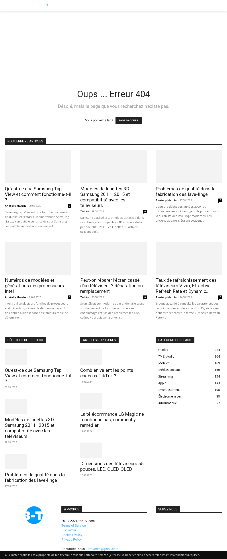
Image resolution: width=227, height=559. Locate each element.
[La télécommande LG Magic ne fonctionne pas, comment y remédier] (113, 401)
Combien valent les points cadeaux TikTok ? (106, 373)
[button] (221, 5)
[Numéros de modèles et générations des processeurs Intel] (38, 258)
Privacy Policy (71, 539)
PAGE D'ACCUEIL (129, 120)
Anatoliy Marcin (15, 205)
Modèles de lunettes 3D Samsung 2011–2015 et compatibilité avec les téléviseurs (105, 197)
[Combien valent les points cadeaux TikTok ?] (113, 357)
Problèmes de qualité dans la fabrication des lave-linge (185, 191)
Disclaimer (68, 530)
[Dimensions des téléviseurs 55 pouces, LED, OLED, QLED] (113, 450)
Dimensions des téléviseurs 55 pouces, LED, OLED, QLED (112, 466)
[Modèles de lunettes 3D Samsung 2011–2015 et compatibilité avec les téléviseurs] (113, 166)
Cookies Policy (71, 535)
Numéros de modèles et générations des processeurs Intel (34, 286)
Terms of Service (73, 525)
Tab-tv (84, 211)
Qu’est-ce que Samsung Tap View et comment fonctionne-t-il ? (38, 194)
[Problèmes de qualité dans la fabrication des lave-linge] (189, 166)
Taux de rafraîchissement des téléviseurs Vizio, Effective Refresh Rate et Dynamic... (186, 286)
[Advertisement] (113, 44)
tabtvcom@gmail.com (102, 549)
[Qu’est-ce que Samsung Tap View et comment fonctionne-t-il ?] (38, 166)
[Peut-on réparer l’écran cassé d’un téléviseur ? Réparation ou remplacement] (113, 258)
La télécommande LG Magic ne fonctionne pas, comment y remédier (112, 419)
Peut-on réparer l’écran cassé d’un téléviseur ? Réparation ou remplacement (111, 286)
